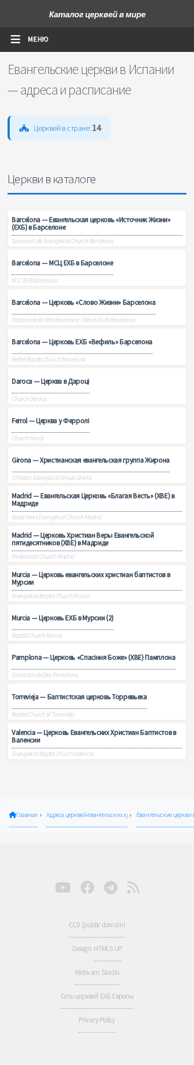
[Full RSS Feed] (133, 888)
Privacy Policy (97, 1019)
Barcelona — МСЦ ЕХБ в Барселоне (62, 262)
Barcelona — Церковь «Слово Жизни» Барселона (84, 302)
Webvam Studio (97, 972)
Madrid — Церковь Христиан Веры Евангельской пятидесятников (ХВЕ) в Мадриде (83, 539)
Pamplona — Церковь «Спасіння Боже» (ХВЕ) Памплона (94, 657)
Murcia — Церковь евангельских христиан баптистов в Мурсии (91, 578)
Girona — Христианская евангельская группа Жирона (91, 460)
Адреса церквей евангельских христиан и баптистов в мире (86, 815)
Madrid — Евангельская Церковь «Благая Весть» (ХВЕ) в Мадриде (93, 499)
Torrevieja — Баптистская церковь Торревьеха (79, 696)
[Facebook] (87, 888)
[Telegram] (110, 888)
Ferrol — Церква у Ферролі (50, 420)
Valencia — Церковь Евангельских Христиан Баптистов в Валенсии (94, 736)
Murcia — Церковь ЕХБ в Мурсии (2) (63, 617)
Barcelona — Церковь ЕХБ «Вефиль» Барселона (82, 341)
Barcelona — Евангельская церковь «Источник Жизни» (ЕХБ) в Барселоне (91, 223)
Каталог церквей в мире (97, 14)
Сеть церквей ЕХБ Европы (97, 996)
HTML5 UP (108, 948)
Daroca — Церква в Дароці (50, 381)
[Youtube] (63, 888)
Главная (27, 815)
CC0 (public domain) (97, 924)
